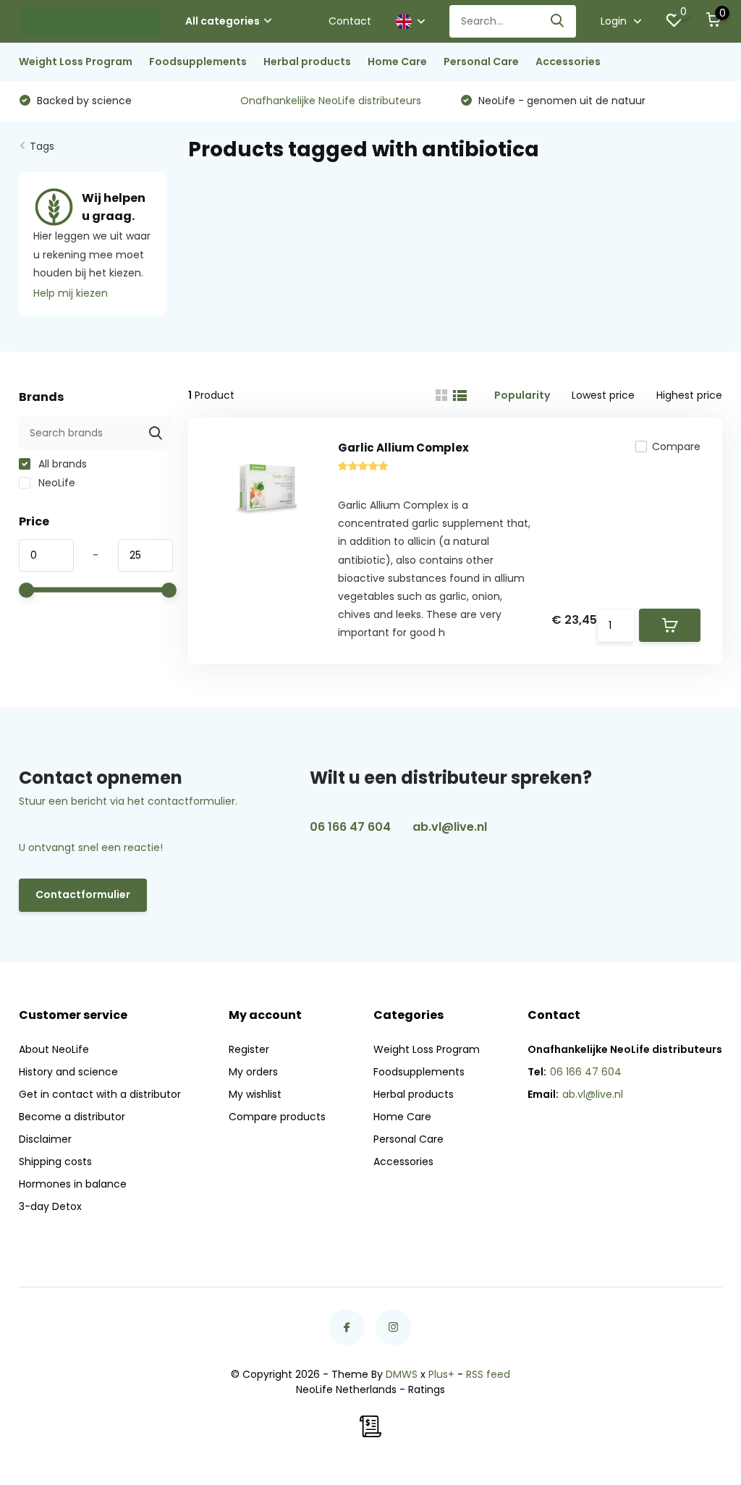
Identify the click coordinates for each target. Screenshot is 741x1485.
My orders (253, 1072)
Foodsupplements (198, 61)
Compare (676, 446)
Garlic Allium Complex (403, 447)
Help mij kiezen (70, 293)
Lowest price (603, 395)
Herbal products (307, 61)
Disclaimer (45, 1139)
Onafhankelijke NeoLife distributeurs (330, 100)
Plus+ (441, 1374)
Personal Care (481, 61)
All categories (222, 21)
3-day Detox (50, 1206)
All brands (61, 464)
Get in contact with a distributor (100, 1094)
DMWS (402, 1374)
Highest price (689, 395)
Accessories (568, 61)
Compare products (277, 1116)
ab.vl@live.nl (449, 826)
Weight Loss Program (75, 61)
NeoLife (55, 482)
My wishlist (255, 1094)
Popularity (522, 395)
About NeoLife (54, 1049)
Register (249, 1049)
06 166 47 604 (350, 826)
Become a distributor (72, 1116)
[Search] (558, 21)
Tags (42, 146)
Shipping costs (55, 1161)
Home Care (397, 61)
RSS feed (488, 1374)
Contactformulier (82, 894)
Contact (350, 21)
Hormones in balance (73, 1184)
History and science (68, 1072)
